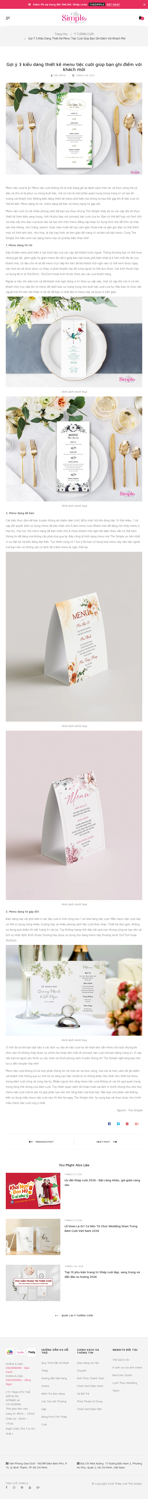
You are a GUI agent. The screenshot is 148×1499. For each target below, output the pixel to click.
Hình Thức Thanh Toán (90, 1378)
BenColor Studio (122, 1375)
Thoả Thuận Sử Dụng (89, 1401)
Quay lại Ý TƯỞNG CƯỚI (77, 1315)
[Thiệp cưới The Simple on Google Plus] (38, 1487)
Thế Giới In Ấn (121, 1359)
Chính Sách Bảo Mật (89, 1409)
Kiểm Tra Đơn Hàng (53, 1393)
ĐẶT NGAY (113, 4)
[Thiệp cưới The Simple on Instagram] (14, 1487)
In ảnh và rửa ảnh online (127, 1367)
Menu (9, 19)
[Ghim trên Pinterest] (127, 1124)
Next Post (103, 1141)
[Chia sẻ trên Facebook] (109, 1124)
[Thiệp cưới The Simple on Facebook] (6, 1487)
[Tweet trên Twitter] (118, 1124)
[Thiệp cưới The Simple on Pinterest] (22, 1487)
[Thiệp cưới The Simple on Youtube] (30, 1487)
